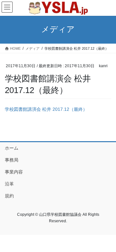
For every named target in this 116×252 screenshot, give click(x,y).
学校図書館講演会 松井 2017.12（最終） (46, 109)
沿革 (9, 183)
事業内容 (14, 171)
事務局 (11, 160)
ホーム (11, 148)
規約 (9, 195)
